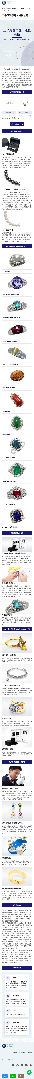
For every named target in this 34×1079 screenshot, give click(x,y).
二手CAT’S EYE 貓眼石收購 (10, 364)
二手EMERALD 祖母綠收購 (9, 481)
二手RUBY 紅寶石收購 (8, 504)
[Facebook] (17, 1065)
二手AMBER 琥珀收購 (8, 387)
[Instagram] (26, 1065)
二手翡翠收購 (6, 434)
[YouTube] (22, 1065)
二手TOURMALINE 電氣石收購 (11, 317)
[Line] (13, 1065)
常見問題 (15, 1052)
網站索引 (30, 1052)
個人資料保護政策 (22, 1052)
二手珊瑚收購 (6, 411)
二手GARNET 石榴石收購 (9, 341)
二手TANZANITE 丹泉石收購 (10, 294)
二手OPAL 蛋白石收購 (8, 457)
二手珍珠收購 (6, 271)
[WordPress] (31, 1065)
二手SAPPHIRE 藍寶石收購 (9, 527)
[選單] (31, 2)
